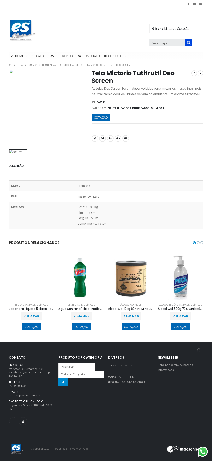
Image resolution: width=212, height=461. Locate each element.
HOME (19, 56)
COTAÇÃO (101, 117)
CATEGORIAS (45, 56)
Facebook (95, 138)
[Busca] (63, 381)
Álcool (124, 304)
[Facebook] (188, 4)
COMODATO (91, 56)
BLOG (70, 56)
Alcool (113, 365)
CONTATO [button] (115, 56)
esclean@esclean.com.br (24, 395)
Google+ (118, 138)
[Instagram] (200, 4)
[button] (194, 242)
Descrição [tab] (16, 166)
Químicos (157, 108)
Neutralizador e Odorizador (128, 108)
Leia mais (33, 316)
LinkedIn (110, 138)
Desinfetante (74, 304)
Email (125, 138)
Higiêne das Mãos (25, 304)
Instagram (23, 421)
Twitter (102, 138)
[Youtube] (194, 4)
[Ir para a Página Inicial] (10, 64)
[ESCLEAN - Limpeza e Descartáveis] (22, 30)
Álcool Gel (127, 365)
